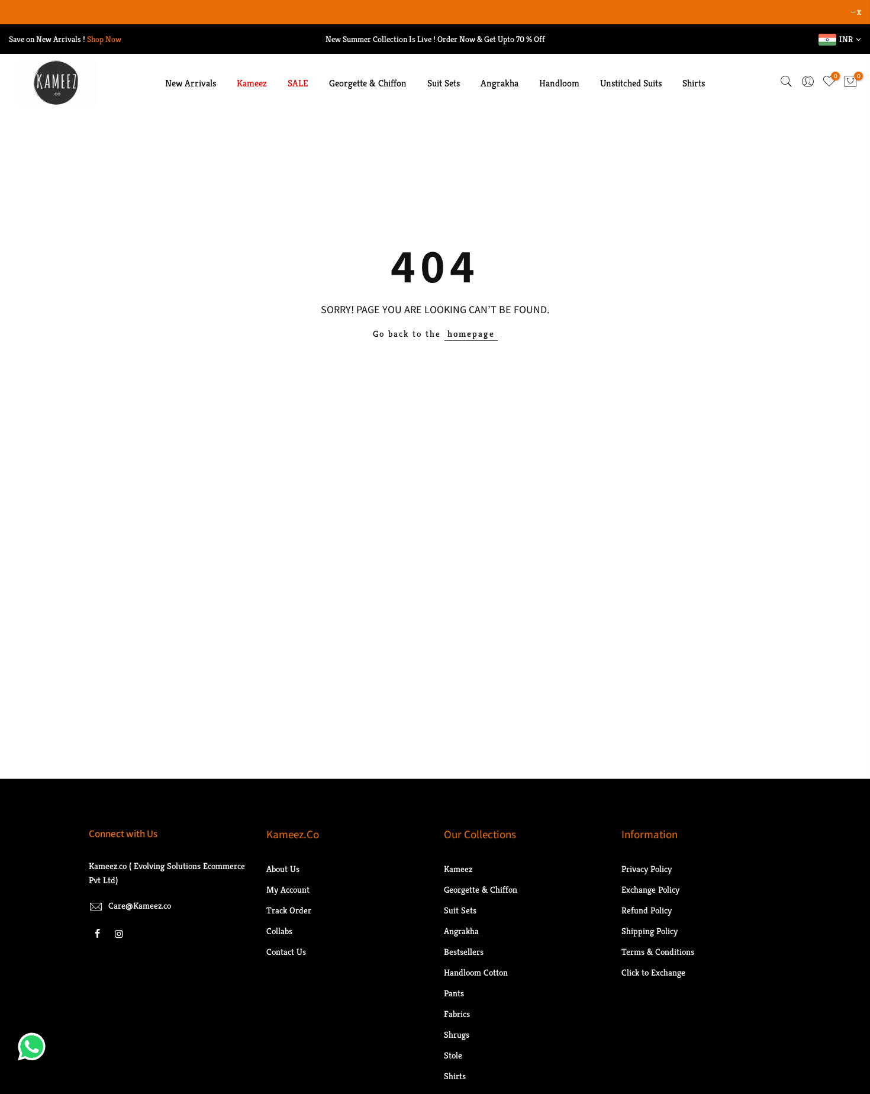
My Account (288, 889)
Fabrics (457, 1013)
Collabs (279, 931)
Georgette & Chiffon (368, 83)
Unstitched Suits (631, 83)
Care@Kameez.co (139, 905)
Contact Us (286, 951)
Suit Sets (443, 83)
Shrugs (456, 1034)
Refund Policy (646, 910)
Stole (453, 1055)
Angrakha (499, 83)
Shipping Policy (649, 931)
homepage (471, 333)
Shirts (693, 83)
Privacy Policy (646, 868)
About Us (282, 868)
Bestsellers (464, 951)
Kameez (252, 83)
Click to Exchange (653, 972)
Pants (454, 993)
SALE (298, 83)
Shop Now (104, 39)
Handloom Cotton (476, 972)
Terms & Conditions (657, 951)
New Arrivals (190, 83)
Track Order (288, 910)
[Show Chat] (34, 1046)
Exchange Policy (650, 889)
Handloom (559, 83)
